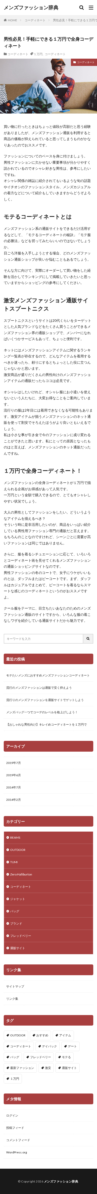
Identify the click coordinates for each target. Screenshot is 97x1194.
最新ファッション (22, 1068)
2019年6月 (13, 775)
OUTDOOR (17, 850)
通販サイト (17, 948)
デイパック (49, 1046)
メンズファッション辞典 (31, 7)
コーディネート (35, 20)
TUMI (14, 862)
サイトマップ (15, 986)
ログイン (12, 1115)
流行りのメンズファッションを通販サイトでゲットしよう (45, 700)
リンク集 (12, 999)
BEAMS (15, 837)
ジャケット (17, 899)
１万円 (38, 53)
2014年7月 (13, 787)
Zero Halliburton (21, 874)
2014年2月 (13, 800)
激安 (48, 1068)
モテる (66, 1057)
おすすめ (42, 1035)
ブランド (16, 923)
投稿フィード (15, 1128)
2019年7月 (13, 763)
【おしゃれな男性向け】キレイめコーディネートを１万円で (46, 724)
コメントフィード (18, 1140)
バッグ (14, 911)
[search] (88, 639)
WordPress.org (16, 1152)
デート (72, 1046)
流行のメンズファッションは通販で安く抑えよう (39, 687)
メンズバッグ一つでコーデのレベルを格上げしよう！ (42, 712)
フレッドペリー (20, 936)
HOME (12, 20)
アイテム (65, 1035)
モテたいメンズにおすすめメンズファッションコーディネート (48, 675)
